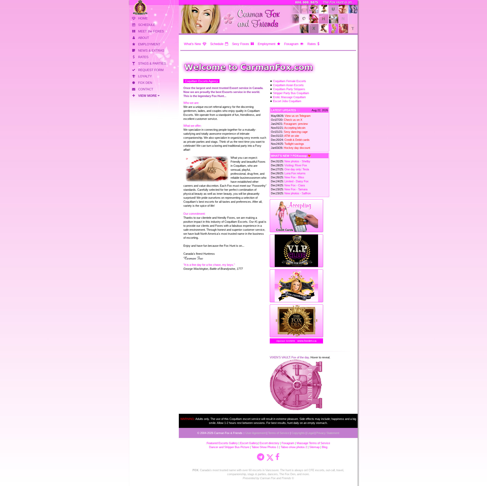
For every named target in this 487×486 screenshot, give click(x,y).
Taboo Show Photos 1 (265, 447)
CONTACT (145, 89)
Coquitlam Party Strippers (289, 89)
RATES (143, 57)
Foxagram (291, 44)
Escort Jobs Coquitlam (287, 101)
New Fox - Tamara (295, 189)
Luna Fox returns (295, 173)
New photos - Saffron (297, 193)
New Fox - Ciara (294, 185)
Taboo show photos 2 (294, 447)
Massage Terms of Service (313, 443)
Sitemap (314, 447)
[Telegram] (260, 457)
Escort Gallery (249, 443)
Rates (311, 44)
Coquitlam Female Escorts (289, 81)
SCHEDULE (146, 25)
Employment (266, 44)
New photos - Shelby (297, 161)
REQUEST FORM (151, 70)
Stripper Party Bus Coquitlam (291, 93)
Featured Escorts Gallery (222, 443)
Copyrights (298, 433)
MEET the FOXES (151, 31)
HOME (143, 18)
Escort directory (269, 443)
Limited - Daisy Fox (296, 181)
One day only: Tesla (296, 169)
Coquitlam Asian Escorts (288, 85)
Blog (324, 447)
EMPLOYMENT (149, 44)
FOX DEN (145, 83)
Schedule (216, 44)
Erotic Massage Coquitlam (289, 97)
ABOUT (143, 38)
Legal (310, 433)
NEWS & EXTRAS (151, 50)
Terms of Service (278, 433)
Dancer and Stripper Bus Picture (229, 447)
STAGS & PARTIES (152, 63)
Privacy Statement (327, 433)
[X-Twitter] (269, 457)
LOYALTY (145, 76)
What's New (192, 44)
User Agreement (255, 433)
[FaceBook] (277, 457)
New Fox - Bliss (294, 177)
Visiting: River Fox (295, 165)
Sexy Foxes (240, 44)
